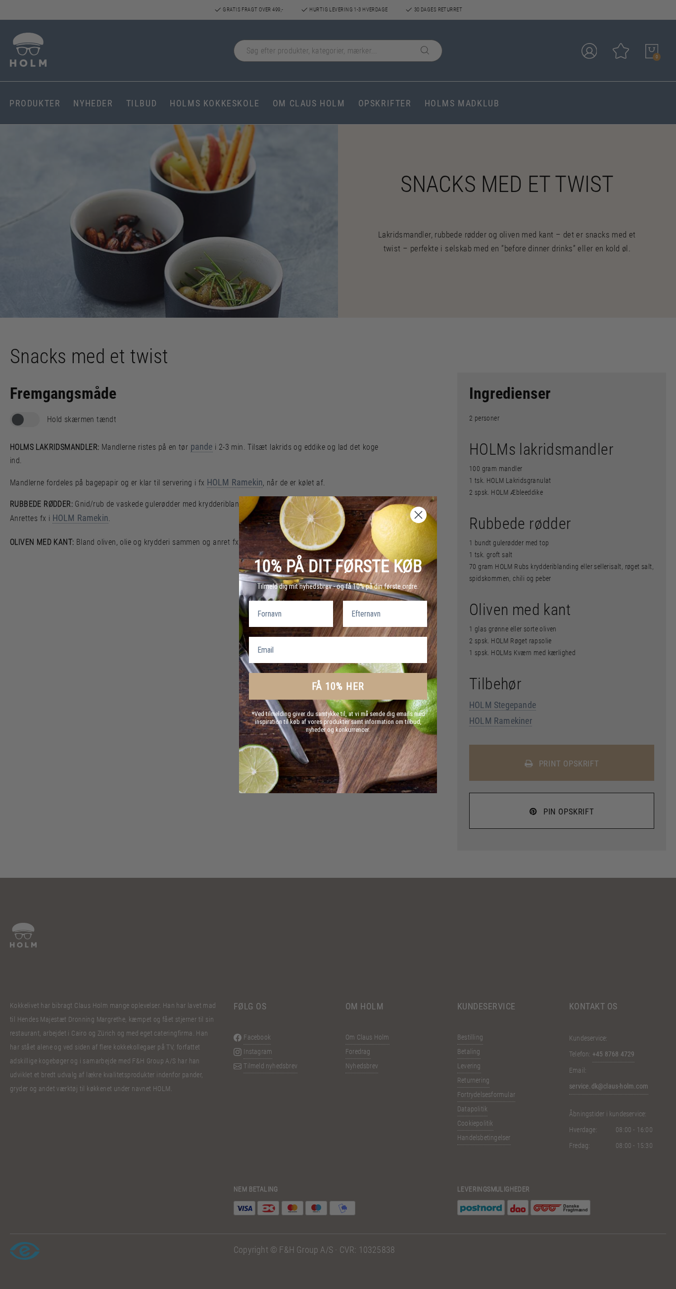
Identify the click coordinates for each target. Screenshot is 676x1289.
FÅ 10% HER (338, 686)
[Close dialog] (418, 515)
